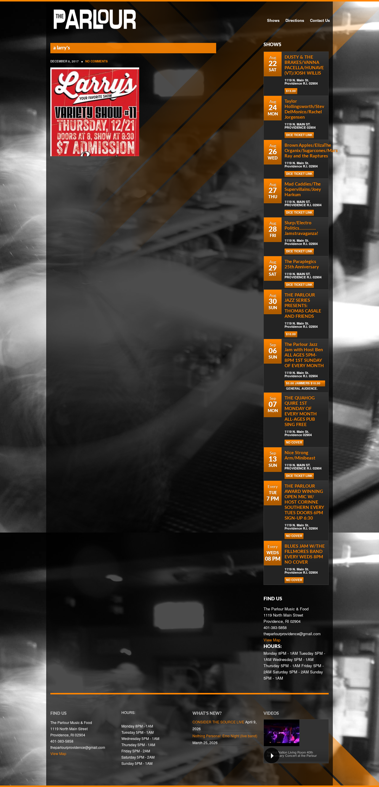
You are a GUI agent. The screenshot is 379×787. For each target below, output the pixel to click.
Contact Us (320, 20)
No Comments (96, 61)
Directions (294, 20)
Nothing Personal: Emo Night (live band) (224, 735)
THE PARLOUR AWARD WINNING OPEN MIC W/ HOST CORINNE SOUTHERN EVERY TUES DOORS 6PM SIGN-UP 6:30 (304, 502)
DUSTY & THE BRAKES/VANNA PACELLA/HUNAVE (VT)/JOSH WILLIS (304, 65)
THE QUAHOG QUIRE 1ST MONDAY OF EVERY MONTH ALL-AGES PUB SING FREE (301, 411)
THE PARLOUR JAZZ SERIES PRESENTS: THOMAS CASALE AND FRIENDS (303, 306)
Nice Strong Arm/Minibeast (300, 455)
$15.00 (291, 91)
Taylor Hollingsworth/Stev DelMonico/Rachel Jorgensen (304, 109)
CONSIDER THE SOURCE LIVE (218, 721)
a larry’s (61, 48)
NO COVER (294, 442)
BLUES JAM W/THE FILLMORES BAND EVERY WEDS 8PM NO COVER (305, 554)
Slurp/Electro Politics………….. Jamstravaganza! (301, 228)
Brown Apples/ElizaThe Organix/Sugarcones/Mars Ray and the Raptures (311, 150)
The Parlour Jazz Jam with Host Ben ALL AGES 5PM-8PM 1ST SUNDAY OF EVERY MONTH (304, 355)
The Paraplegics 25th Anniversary (302, 264)
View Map (272, 640)
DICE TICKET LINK (299, 135)
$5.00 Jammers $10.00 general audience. (303, 383)
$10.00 (291, 334)
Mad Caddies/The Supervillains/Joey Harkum (303, 189)
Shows (273, 20)
